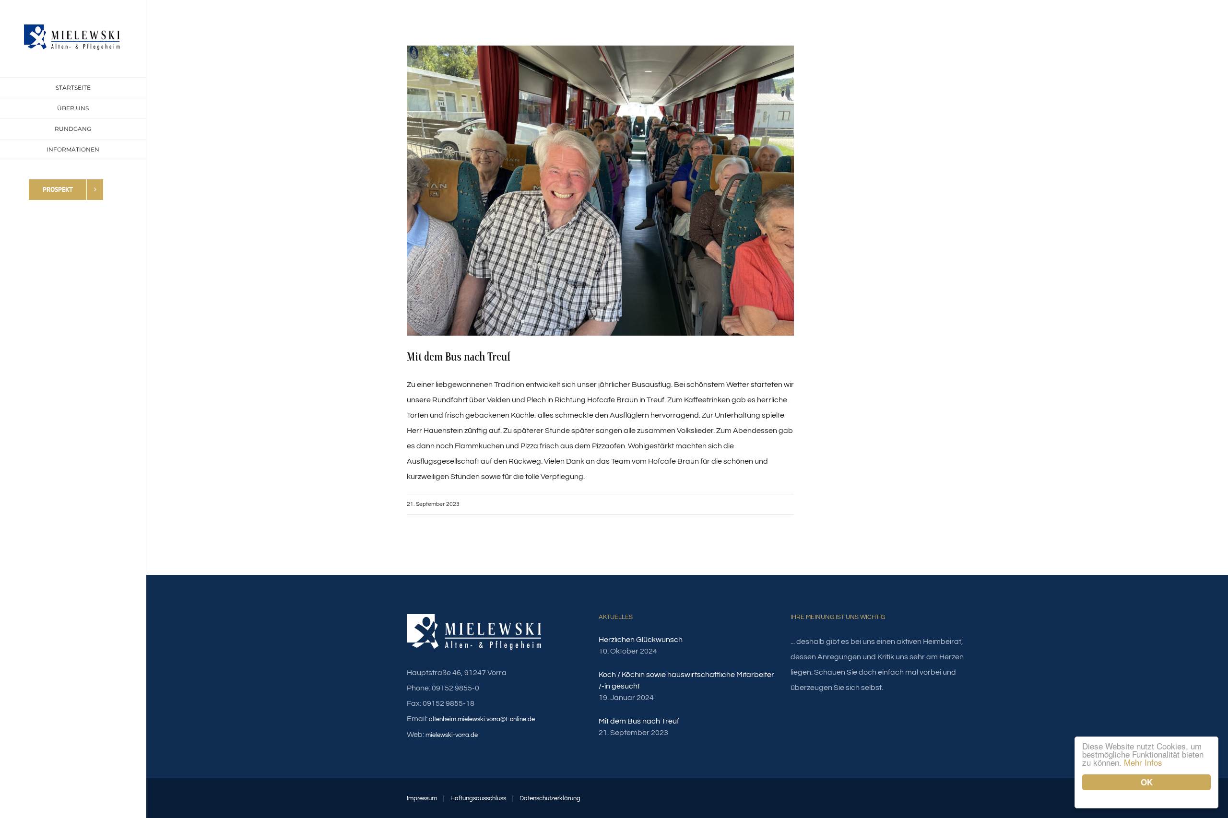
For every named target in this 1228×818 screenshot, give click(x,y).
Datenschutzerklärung (550, 798)
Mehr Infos (1143, 762)
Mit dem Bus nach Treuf (639, 721)
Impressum (422, 798)
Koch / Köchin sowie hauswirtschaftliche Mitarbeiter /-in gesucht (686, 680)
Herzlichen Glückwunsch (641, 639)
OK (1147, 782)
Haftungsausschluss (478, 798)
